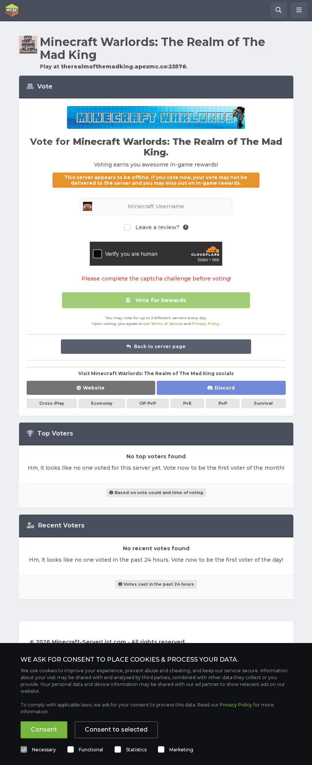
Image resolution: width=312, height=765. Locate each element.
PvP (222, 403)
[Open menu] (299, 10)
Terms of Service (167, 323)
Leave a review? (157, 227)
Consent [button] (44, 729)
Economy (102, 403)
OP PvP (147, 403)
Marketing (181, 749)
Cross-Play (51, 403)
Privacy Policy (206, 323)
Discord (225, 388)
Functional (91, 749)
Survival (263, 403)
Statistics (136, 749)
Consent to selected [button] (116, 729)
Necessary (44, 749)
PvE (187, 403)
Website (94, 388)
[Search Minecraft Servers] (278, 10)
